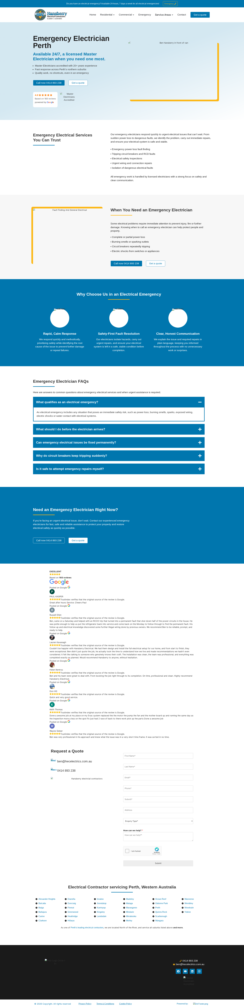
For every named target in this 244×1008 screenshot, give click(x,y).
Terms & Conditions (105, 1004)
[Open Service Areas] (172, 15)
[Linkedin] (192, 971)
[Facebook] (178, 971)
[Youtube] (185, 971)
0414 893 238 (66, 770)
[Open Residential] (114, 15)
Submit (158, 863)
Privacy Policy (85, 1004)
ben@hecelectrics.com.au (74, 761)
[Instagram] (199, 971)
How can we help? (133, 830)
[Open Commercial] (133, 15)
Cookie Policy (125, 1004)
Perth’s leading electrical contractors (87, 928)
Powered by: (182, 1004)
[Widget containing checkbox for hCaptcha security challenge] (142, 851)
